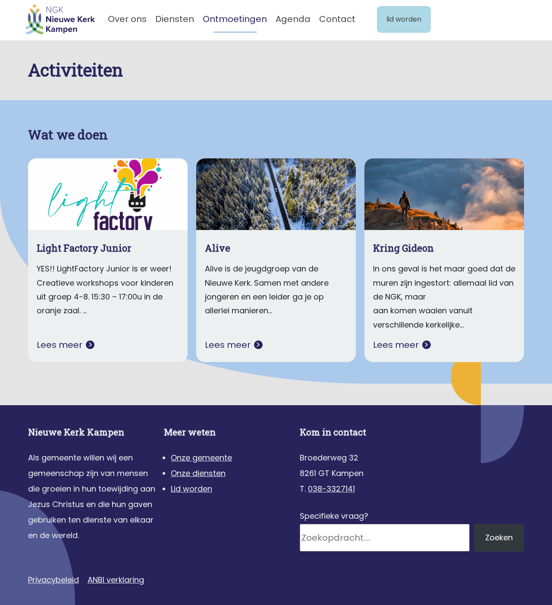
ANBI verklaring (116, 579)
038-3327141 (331, 488)
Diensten (174, 19)
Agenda (293, 19)
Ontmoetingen (235, 19)
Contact (337, 19)
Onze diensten (198, 473)
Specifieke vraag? (334, 515)
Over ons (127, 19)
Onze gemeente (201, 457)
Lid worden (403, 19)
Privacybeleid (53, 579)
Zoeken (499, 537)
